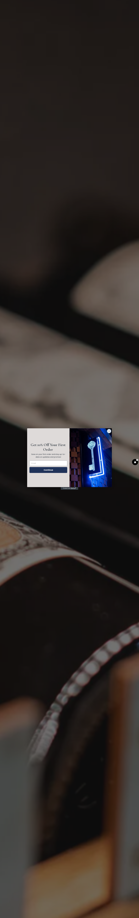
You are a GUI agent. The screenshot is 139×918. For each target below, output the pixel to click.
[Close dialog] (109, 431)
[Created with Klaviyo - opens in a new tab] (69, 488)
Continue (48, 470)
